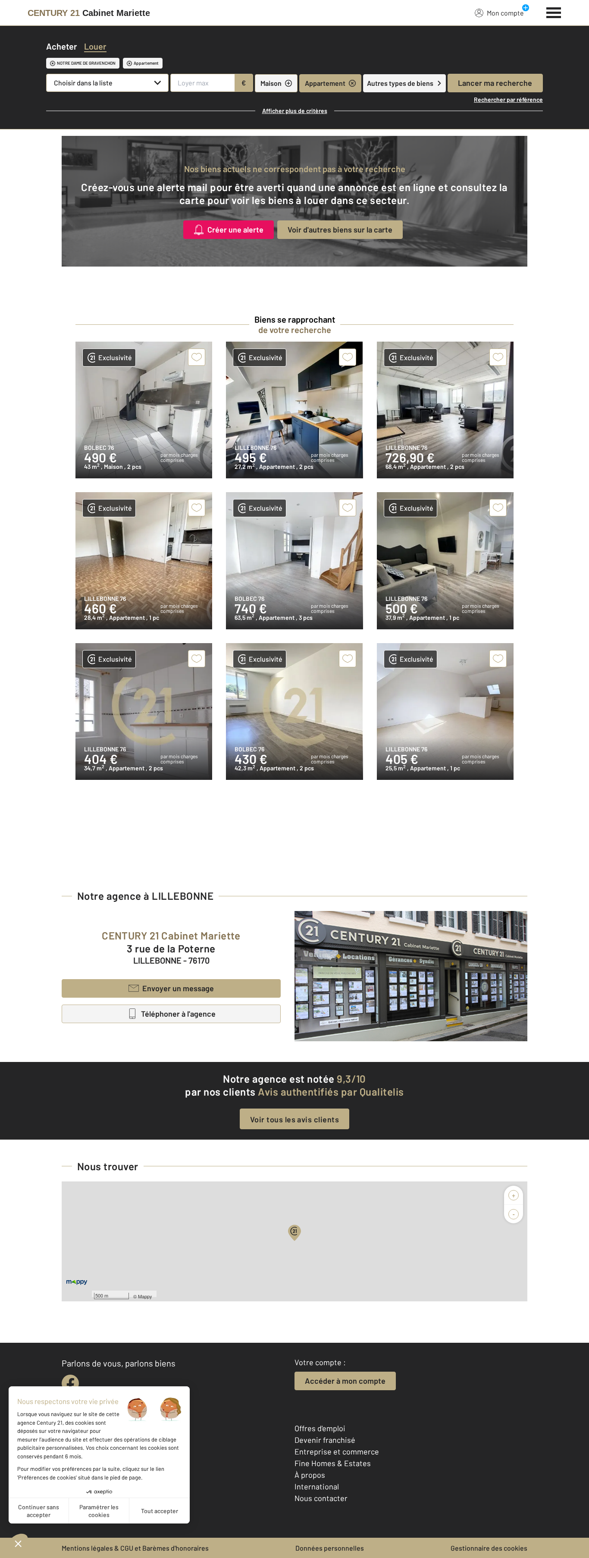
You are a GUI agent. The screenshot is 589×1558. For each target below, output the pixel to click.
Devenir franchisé (324, 1440)
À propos (309, 1474)
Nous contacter (321, 1498)
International (316, 1486)
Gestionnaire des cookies (489, 1548)
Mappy (145, 1296)
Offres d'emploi (319, 1428)
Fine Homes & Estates (332, 1463)
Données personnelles (329, 1548)
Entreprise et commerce (336, 1451)
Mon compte (505, 13)
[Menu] (553, 11)
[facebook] (70, 1383)
